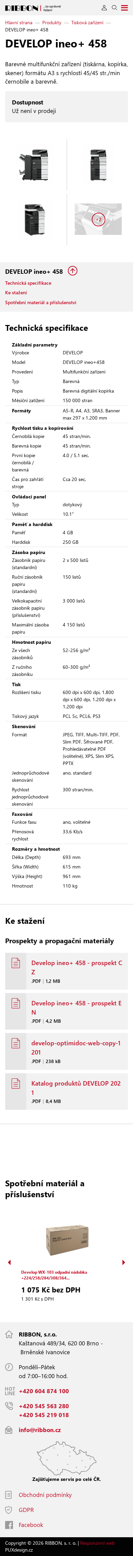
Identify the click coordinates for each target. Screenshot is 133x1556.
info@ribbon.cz (40, 1430)
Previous (9, 1262)
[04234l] (35, 219)
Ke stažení (16, 292)
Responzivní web (97, 1543)
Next (124, 1262)
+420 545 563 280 (44, 1406)
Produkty (51, 22)
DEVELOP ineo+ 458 (34, 271)
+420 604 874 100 (44, 1391)
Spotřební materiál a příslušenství (40, 302)
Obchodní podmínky (45, 1495)
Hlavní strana (18, 22)
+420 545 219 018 (44, 1415)
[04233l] (98, 164)
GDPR (26, 1510)
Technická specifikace (28, 283)
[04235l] (35, 164)
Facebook (31, 1525)
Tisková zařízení (87, 22)
